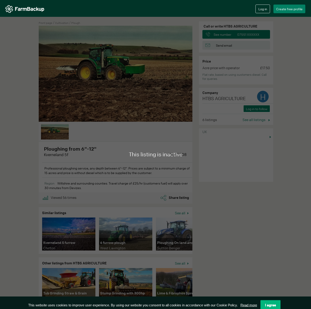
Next (199, 235)
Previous (35, 235)
